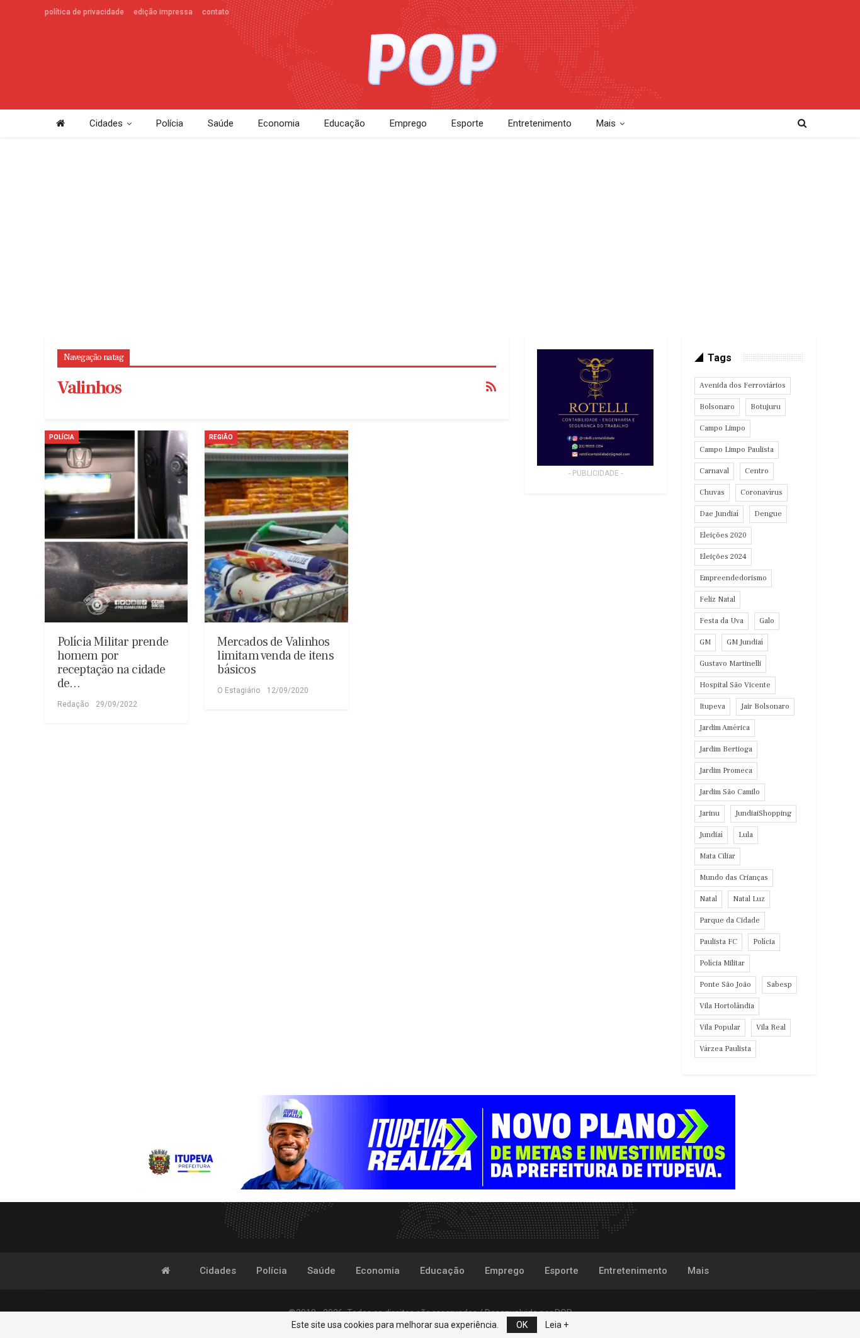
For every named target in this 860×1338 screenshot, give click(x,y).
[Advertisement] (430, 238)
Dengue (768, 514)
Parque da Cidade (729, 920)
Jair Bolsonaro (765, 706)
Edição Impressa (163, 12)
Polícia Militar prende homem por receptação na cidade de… (112, 663)
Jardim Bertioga (725, 749)
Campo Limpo (722, 428)
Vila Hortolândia (726, 1006)
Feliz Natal (717, 599)
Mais (606, 123)
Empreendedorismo (733, 578)
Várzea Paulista (725, 1049)
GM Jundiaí (745, 642)
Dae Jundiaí (718, 514)
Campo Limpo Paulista (736, 449)
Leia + (557, 1324)
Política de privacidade (84, 12)
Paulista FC (718, 942)
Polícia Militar (722, 963)
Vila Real (771, 1027)
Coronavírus (761, 492)
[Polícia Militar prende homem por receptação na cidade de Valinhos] (116, 526)
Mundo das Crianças (733, 877)
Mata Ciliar (717, 856)
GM (705, 642)
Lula (745, 835)
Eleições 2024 (723, 556)
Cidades (106, 123)
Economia (279, 123)
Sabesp (779, 984)
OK (522, 1325)
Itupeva (712, 706)
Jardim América (724, 728)
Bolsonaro (717, 407)
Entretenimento (540, 123)
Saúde (221, 123)
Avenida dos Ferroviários (742, 385)
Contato (215, 12)
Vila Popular (719, 1027)
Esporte (467, 123)
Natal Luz (749, 899)
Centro (757, 471)
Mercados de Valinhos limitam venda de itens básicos (275, 656)
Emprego (408, 123)
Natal (708, 899)
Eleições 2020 (723, 535)
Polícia (169, 123)
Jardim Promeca (725, 770)
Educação (344, 123)
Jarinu (709, 813)
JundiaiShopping (763, 813)
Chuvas (712, 492)
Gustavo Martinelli (730, 663)
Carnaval (714, 471)
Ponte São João (725, 984)
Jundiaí (711, 835)
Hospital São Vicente (735, 685)
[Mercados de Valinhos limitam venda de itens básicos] (276, 526)
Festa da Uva (721, 621)
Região (221, 437)
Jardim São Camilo (729, 792)
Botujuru (765, 407)
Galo (766, 621)
